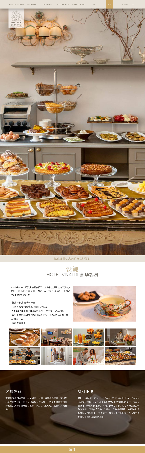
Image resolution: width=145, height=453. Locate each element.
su (133, 4)
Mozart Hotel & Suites (16, 4)
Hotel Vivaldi (47, 4)
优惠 (94, 4)
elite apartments (63, 4)
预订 (109, 4)
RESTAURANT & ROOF (78, 4)
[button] (76, 308)
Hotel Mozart (32, 4)
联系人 (125, 10)
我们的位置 (125, 4)
